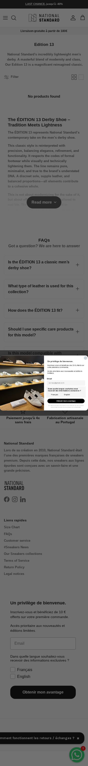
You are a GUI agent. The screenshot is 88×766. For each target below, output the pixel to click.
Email (49, 379)
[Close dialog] (85, 358)
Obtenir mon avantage (66, 401)
